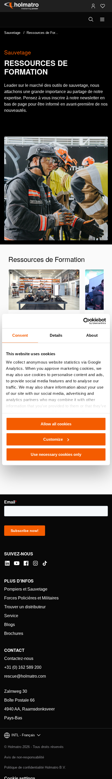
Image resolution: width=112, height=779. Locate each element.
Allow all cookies (56, 424)
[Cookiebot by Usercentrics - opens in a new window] (83, 321)
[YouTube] (17, 563)
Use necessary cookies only (56, 454)
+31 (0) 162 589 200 (22, 667)
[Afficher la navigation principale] (102, 19)
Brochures (13, 633)
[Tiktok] (45, 563)
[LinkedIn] (7, 563)
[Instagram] (35, 563)
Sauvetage (12, 33)
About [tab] (92, 335)
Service (11, 616)
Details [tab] (56, 335)
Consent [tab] (20, 335)
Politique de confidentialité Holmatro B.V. (35, 767)
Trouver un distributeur (25, 607)
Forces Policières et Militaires (31, 598)
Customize (53, 439)
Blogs (9, 624)
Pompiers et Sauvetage (25, 589)
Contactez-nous (18, 658)
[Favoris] (102, 6)
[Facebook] (26, 563)
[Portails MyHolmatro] (93, 6)
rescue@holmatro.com (25, 676)
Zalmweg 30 (15, 691)
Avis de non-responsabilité (24, 757)
